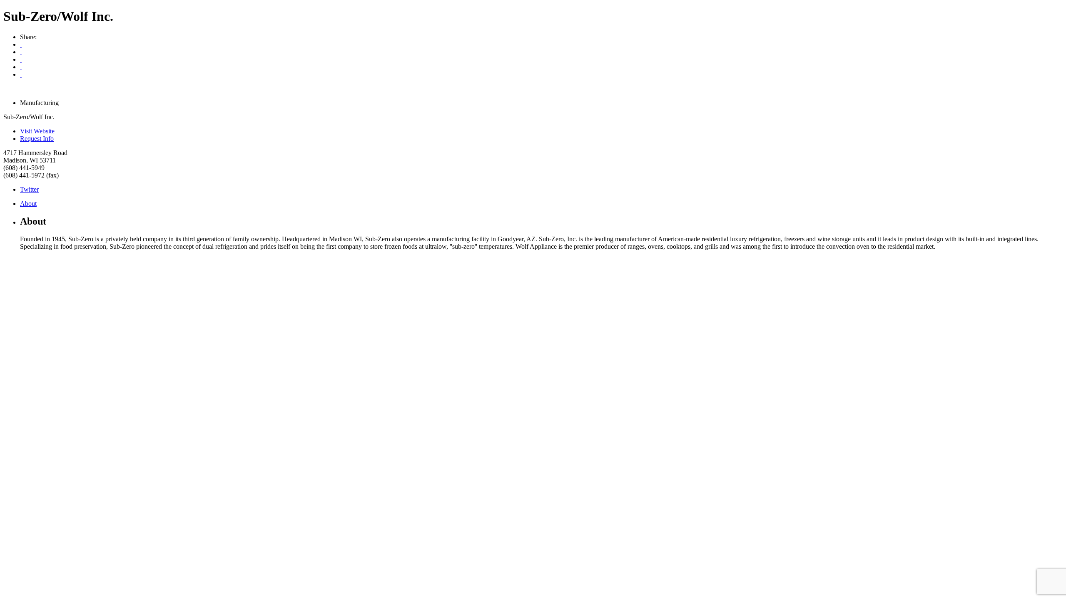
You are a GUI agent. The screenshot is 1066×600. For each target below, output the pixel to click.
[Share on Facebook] (21, 59)
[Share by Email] (21, 51)
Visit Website (37, 131)
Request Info (37, 138)
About (28, 203)
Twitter (29, 189)
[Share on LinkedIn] (21, 74)
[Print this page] (21, 44)
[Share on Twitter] (21, 66)
